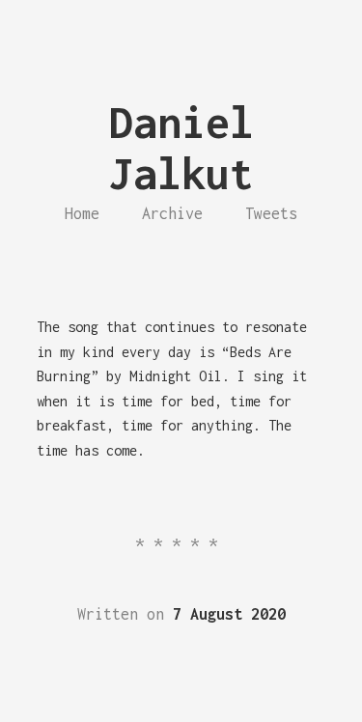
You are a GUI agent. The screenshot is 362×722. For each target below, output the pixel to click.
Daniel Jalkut (181, 148)
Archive (172, 213)
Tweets (271, 213)
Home (82, 213)
